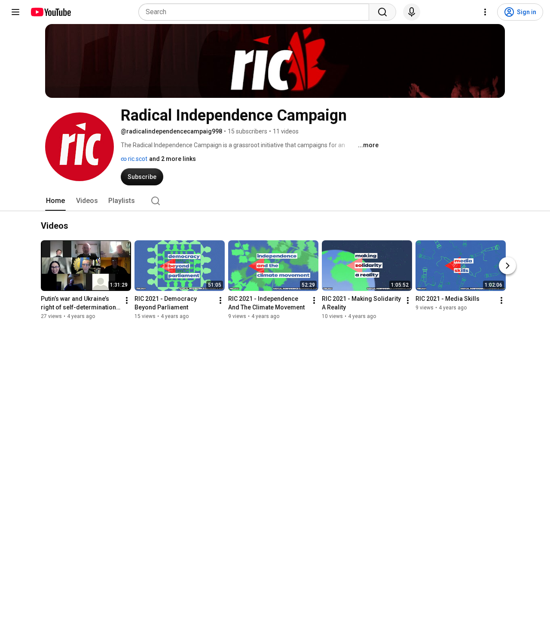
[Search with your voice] (411, 12)
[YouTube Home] (50, 12)
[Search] (382, 12)
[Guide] (15, 12)
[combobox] (256, 12)
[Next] (507, 266)
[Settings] (485, 12)
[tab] (55, 201)
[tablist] (275, 201)
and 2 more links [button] (172, 158)
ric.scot (137, 158)
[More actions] (126, 300)
